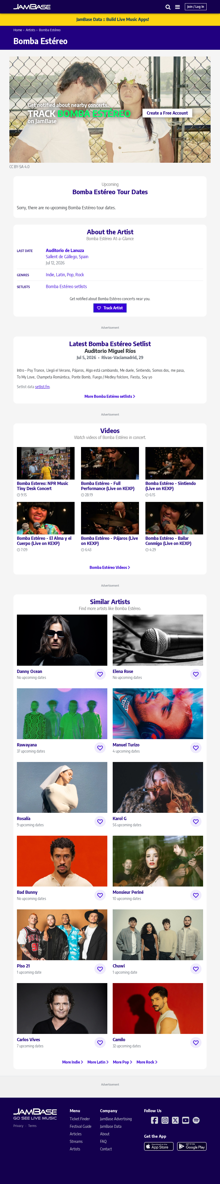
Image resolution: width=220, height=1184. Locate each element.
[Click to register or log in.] (100, 674)
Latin (60, 274)
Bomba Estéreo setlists (66, 286)
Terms (32, 1126)
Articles (76, 1134)
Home (17, 30)
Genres (23, 275)
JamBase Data (111, 1126)
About (104, 1134)
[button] (168, 6)
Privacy (18, 1126)
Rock (79, 274)
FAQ (103, 1141)
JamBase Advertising (116, 1118)
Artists (30, 30)
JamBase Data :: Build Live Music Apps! (112, 19)
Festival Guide (80, 1126)
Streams (76, 1141)
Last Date (25, 251)
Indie (50, 274)
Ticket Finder (80, 1118)
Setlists (23, 287)
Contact (106, 1149)
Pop (70, 274)
